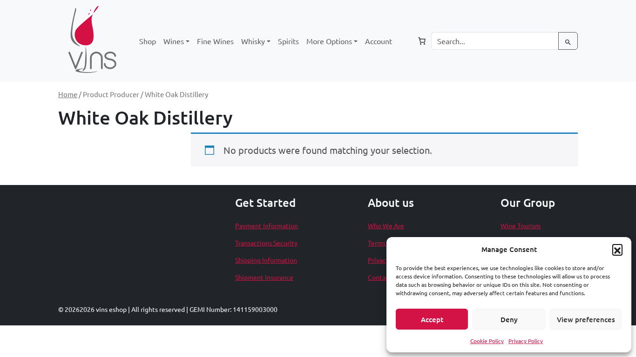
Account (378, 41)
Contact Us (384, 277)
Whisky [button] (253, 41)
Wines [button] (173, 41)
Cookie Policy (487, 340)
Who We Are (386, 225)
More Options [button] (329, 41)
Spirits (288, 41)
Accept (432, 319)
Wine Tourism (521, 225)
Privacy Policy (525, 340)
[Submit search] (568, 41)
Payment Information (266, 225)
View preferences (586, 319)
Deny (509, 319)
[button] (617, 249)
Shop (147, 41)
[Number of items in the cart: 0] (422, 41)
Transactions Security (266, 242)
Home (67, 94)
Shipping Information (266, 260)
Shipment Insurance (264, 277)
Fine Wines (215, 41)
